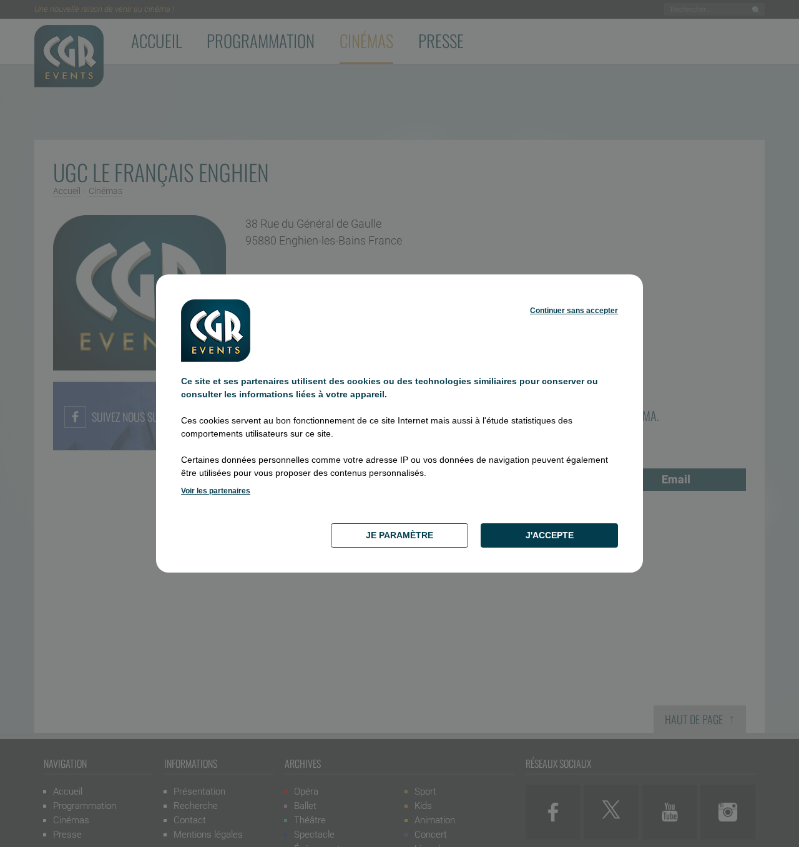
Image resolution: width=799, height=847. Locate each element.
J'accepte (550, 535)
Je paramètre (399, 535)
